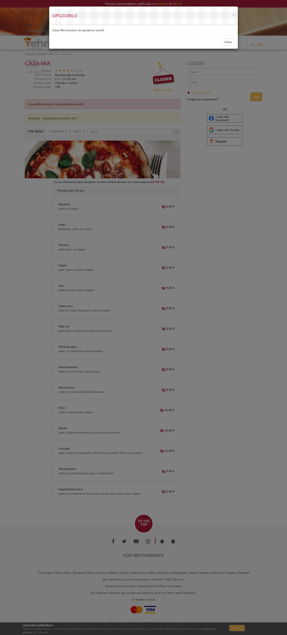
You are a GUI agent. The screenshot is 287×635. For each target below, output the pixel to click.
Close (228, 42)
